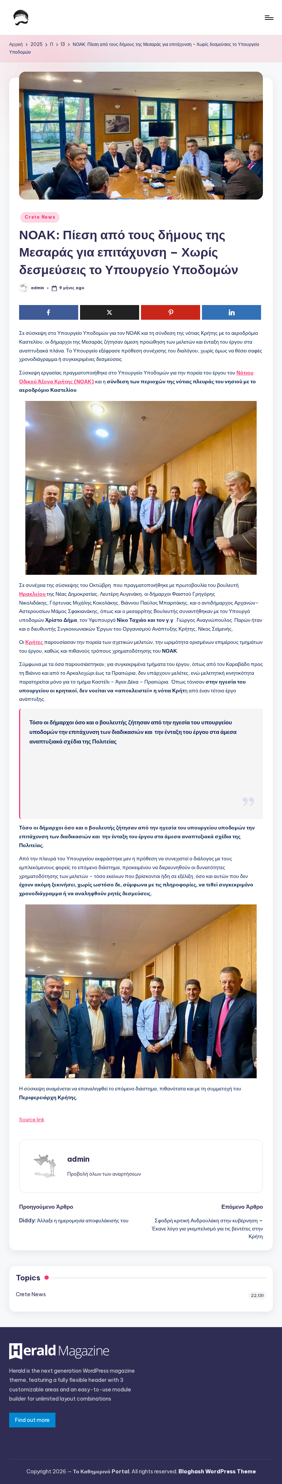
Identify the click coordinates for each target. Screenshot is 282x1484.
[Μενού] (268, 17)
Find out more (32, 1420)
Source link (31, 1119)
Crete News (40, 217)
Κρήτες (34, 642)
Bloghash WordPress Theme (217, 1471)
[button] (104, 1174)
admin (78, 1159)
